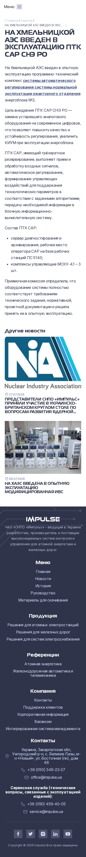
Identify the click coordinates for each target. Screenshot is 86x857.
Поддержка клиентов (43, 707)
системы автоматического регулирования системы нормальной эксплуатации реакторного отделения (43, 87)
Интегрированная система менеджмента (43, 729)
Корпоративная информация (43, 714)
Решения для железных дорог (43, 632)
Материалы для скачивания (43, 600)
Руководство (43, 593)
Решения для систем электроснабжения (42, 639)
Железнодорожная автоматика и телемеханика (43, 673)
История (43, 586)
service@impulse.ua (46, 811)
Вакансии (43, 721)
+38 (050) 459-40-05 (46, 804)
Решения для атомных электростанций (43, 625)
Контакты (43, 700)
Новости (26, 20)
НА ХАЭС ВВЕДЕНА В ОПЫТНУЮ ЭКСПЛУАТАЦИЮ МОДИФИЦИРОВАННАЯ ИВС (37, 488)
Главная (12, 20)
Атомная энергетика (42, 664)
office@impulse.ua (46, 777)
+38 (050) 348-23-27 (46, 769)
